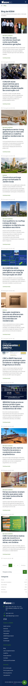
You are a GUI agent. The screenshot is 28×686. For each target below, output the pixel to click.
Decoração (14, 592)
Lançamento (6, 675)
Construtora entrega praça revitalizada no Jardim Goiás (12, 179)
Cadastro (5, 638)
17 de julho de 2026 (7, 558)
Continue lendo (6, 58)
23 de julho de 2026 (7, 426)
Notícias (14, 589)
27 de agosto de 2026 (8, 62)
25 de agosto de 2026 (8, 199)
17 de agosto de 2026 (8, 338)
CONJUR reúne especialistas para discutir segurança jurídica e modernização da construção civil (13, 85)
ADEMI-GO (14, 587)
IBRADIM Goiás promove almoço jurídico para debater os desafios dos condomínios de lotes (13, 405)
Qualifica (5, 653)
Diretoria (5, 628)
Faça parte (6, 633)
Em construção (7, 668)
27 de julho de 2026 (7, 382)
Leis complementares (9, 651)
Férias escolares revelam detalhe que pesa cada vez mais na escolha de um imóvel (13, 495)
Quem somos (6, 626)
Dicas (14, 580)
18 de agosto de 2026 (8, 290)
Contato (5, 658)
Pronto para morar (8, 670)
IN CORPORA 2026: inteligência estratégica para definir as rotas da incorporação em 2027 (13, 271)
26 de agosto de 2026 (8, 156)
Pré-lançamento (7, 673)
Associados (6, 631)
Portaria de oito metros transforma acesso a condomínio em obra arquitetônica (13, 451)
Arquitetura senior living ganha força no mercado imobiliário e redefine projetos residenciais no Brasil (13, 133)
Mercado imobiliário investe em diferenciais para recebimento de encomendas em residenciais (13, 316)
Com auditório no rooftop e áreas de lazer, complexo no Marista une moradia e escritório (14, 224)
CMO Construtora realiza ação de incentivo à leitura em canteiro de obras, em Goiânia (13, 539)
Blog (4, 648)
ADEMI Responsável (8, 636)
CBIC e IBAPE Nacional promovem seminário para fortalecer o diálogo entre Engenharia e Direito (14, 361)
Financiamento (7, 655)
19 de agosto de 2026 (8, 248)
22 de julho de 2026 (7, 514)
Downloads (6, 640)
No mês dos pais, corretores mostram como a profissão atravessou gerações (12, 41)
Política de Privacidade (9, 660)
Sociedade (14, 584)
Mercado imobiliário (14, 582)
